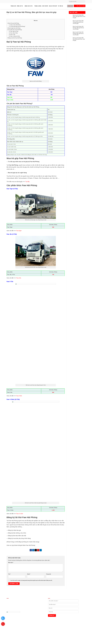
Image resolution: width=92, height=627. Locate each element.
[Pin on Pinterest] (38, 550)
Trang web (48, 574)
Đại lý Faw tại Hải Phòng (13, 23)
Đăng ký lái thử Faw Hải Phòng (14, 37)
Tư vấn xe (60, 6)
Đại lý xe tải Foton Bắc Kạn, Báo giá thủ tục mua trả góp (79, 39)
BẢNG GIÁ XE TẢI (28, 6)
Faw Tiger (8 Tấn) (13, 31)
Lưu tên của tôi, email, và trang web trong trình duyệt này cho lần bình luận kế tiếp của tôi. (31, 580)
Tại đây (27, 181)
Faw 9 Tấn (12, 34)
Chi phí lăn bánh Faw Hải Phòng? (17, 26)
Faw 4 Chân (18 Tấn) (14, 36)
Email (28, 574)
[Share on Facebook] (31, 550)
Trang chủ (13, 6)
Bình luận (10, 562)
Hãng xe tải (20, 6)
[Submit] (84, 2)
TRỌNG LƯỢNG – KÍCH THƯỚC (41, 6)
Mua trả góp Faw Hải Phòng (13, 28)
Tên (9, 574)
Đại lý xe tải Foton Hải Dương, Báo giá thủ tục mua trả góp (78, 28)
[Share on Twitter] (33, 550)
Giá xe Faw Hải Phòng (14, 24)
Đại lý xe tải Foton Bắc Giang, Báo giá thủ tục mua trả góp (78, 22)
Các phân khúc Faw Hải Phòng (14, 29)
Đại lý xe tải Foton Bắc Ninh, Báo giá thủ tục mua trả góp (79, 16)
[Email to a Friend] (36, 550)
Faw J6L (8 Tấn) (13, 33)
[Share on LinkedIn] (41, 550)
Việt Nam (52, 50)
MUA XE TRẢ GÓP (53, 6)
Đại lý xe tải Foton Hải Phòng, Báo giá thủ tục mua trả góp (78, 33)
